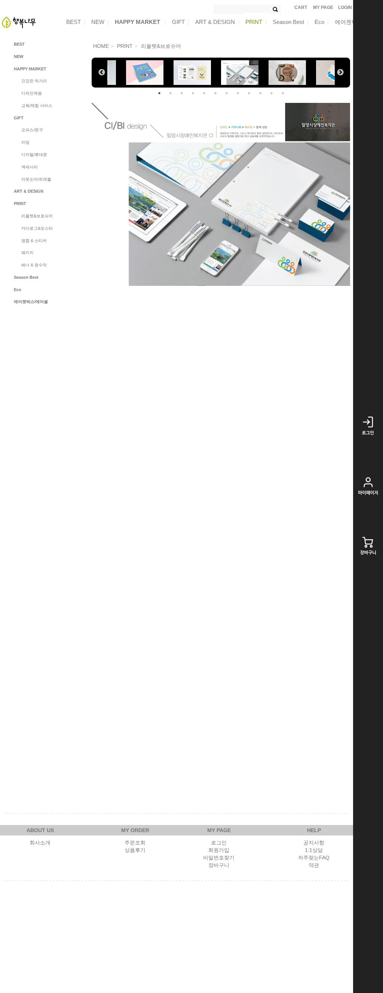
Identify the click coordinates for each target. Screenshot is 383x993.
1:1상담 (314, 850)
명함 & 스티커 (34, 240)
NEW (100, 22)
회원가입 (218, 850)
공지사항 (313, 843)
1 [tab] (159, 93)
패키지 (27, 252)
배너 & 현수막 (34, 265)
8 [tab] (238, 93)
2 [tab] (170, 93)
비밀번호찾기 (219, 858)
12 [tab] (283, 93)
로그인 (219, 843)
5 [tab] (204, 93)
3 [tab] (182, 93)
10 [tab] (260, 93)
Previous (101, 72)
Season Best (291, 22)
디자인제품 (31, 93)
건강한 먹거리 (34, 81)
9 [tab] (249, 93)
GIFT (180, 22)
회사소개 (40, 843)
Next (340, 72)
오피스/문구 (32, 130)
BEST (75, 22)
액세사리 (29, 167)
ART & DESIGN (217, 22)
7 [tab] (226, 93)
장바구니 (218, 865)
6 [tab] (215, 93)
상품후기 (135, 850)
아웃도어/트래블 (36, 179)
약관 (314, 865)
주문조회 (135, 843)
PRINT (256, 22)
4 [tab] (193, 93)
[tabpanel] (245, 72)
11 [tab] (271, 93)
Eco (322, 22)
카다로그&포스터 (37, 228)
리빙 (25, 142)
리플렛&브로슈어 (37, 216)
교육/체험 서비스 (36, 105)
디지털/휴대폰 (34, 154)
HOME (101, 46)
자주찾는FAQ (314, 858)
